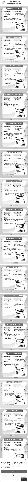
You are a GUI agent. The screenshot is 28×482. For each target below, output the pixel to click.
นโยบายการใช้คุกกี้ (16, 465)
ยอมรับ (14, 471)
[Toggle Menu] (25, 2)
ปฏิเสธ (14, 475)
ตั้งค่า (14, 478)
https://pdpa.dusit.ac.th (6, 467)
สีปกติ (23, 479)
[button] (26, 460)
